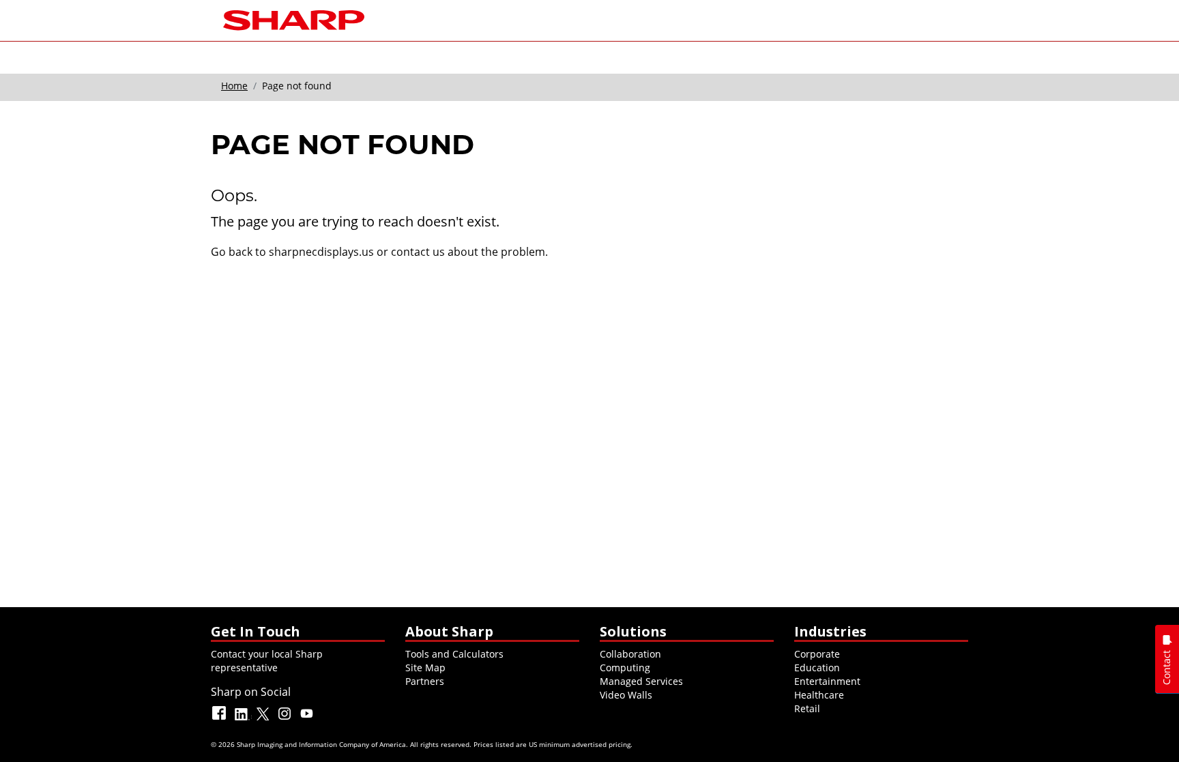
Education (817, 667)
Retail (807, 708)
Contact (1166, 667)
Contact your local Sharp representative (267, 660)
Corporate (817, 653)
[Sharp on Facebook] (220, 719)
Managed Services (641, 681)
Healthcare (819, 694)
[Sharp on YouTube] (307, 719)
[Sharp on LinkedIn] (242, 719)
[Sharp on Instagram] (285, 719)
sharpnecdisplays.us (321, 251)
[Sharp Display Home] (294, 19)
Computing (625, 667)
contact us (418, 251)
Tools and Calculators (454, 653)
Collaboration (630, 653)
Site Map (425, 667)
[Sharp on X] (264, 719)
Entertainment (827, 681)
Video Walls (626, 694)
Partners (424, 681)
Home (234, 85)
